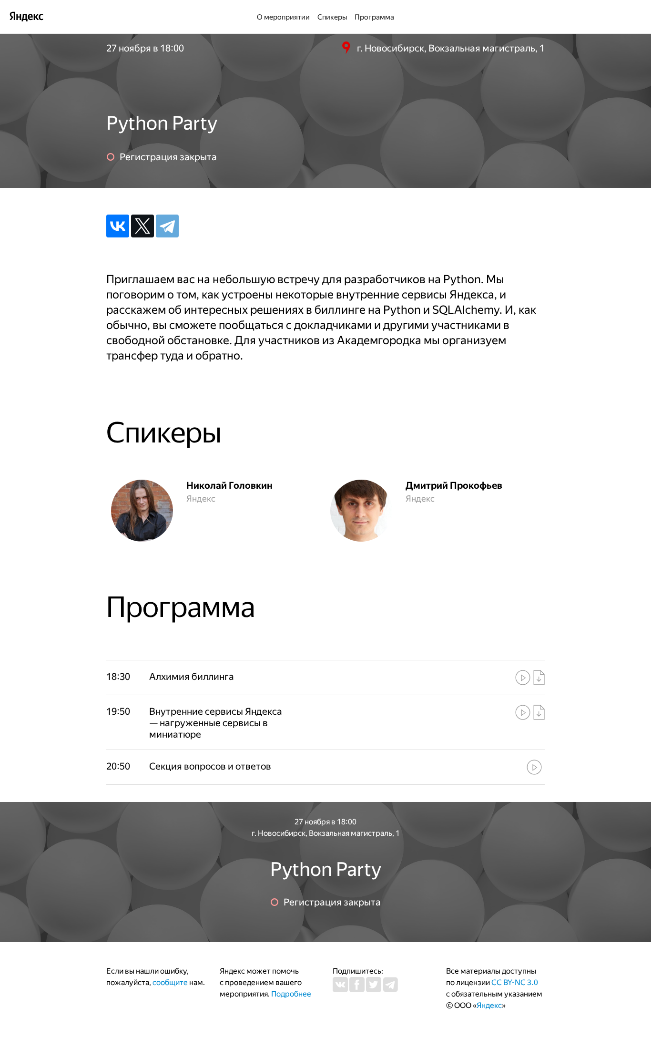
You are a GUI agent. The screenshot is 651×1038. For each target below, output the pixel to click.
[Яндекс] (26, 16)
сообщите (170, 982)
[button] (218, 676)
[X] (142, 226)
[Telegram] (167, 226)
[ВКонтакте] (117, 226)
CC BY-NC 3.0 (514, 982)
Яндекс (489, 1005)
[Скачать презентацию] (539, 677)
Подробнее (291, 993)
